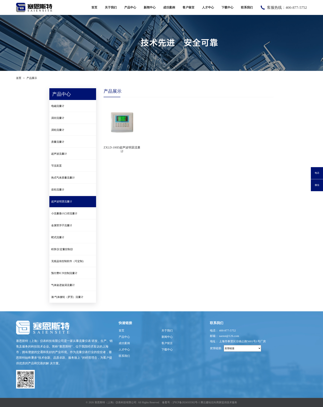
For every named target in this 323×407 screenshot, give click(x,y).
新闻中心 (150, 7)
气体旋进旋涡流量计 (63, 285)
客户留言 (189, 7)
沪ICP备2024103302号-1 (186, 402)
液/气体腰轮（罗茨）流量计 (67, 297)
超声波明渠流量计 (61, 201)
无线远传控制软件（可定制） (68, 261)
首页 (94, 7)
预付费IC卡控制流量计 (64, 273)
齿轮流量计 (57, 189)
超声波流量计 (59, 153)
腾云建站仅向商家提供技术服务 (219, 402)
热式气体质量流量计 (63, 177)
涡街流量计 (57, 118)
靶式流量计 (57, 237)
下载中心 (227, 7)
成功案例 (169, 7)
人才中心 (208, 7)
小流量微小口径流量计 (64, 213)
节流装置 (56, 165)
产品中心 (130, 7)
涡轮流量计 (57, 130)
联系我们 (247, 7)
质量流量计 (57, 141)
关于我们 (111, 7)
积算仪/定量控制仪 (62, 249)
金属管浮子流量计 (61, 225)
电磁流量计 (57, 106)
